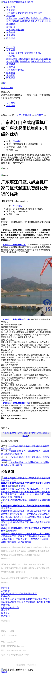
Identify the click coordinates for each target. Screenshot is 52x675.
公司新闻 (10, 30)
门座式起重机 (24, 18)
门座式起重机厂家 (10, 433)
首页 (19, 115)
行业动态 (19, 30)
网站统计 (5, 672)
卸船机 (40, 602)
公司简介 (10, 13)
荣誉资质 (29, 13)
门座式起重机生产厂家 (27, 433)
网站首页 (10, 7)
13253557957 (7, 87)
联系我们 (10, 38)
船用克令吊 (11, 18)
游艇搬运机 (25, 21)
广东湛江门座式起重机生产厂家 (16, 320)
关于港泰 (10, 10)
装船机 (12, 24)
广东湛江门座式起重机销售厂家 (16, 403)
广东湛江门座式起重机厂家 (14, 245)
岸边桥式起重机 (38, 21)
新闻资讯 (10, 27)
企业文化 (19, 13)
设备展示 (38, 13)
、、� (26, 434)
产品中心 (10, 16)
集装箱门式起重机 (39, 18)
